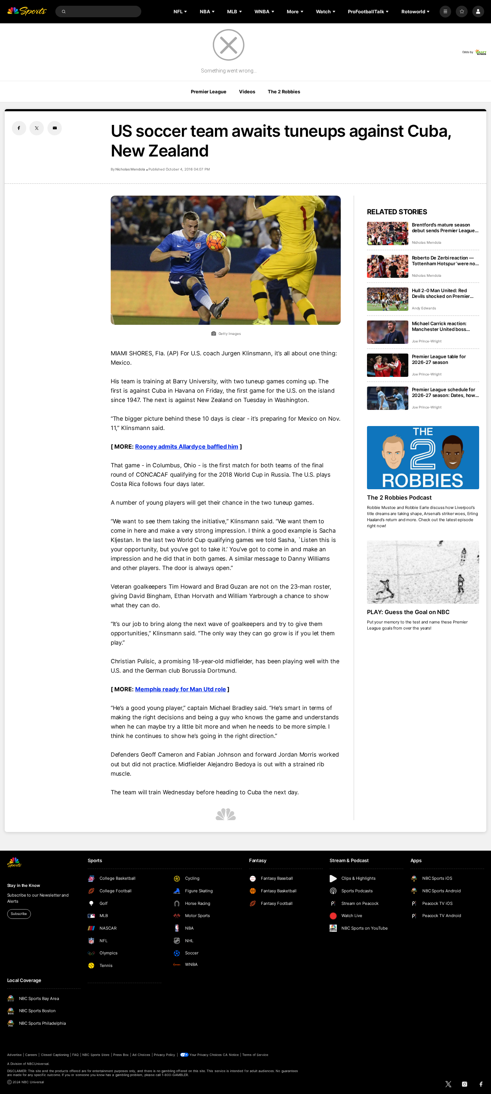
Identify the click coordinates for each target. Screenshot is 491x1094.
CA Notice (230, 1055)
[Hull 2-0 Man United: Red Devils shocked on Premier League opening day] (387, 299)
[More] (445, 12)
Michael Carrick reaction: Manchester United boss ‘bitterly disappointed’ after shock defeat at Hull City (441, 326)
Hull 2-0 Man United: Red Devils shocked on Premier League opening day (441, 293)
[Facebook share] (19, 128)
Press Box (121, 1055)
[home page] (27, 11)
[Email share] (54, 128)
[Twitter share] (36, 128)
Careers (31, 1055)
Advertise (14, 1055)
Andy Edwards (424, 308)
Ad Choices (141, 1055)
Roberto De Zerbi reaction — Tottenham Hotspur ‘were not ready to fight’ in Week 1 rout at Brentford (445, 260)
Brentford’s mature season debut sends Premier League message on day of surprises (443, 227)
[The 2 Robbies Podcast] (423, 457)
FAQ (75, 1055)
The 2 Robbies (284, 91)
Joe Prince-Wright (427, 341)
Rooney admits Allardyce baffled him (186, 446)
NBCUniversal (38, 1064)
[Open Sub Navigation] (186, 11)
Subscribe (19, 914)
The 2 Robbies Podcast (399, 497)
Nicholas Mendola (130, 169)
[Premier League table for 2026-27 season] (387, 365)
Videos (247, 91)
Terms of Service (255, 1055)
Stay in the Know (23, 885)
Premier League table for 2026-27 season (439, 359)
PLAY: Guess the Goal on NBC (408, 612)
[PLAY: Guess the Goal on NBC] (423, 572)
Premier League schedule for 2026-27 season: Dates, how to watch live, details (444, 392)
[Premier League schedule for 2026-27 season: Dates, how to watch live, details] (387, 398)
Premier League (208, 91)
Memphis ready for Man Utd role (180, 689)
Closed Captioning (55, 1055)
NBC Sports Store (96, 1055)
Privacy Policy (164, 1055)
